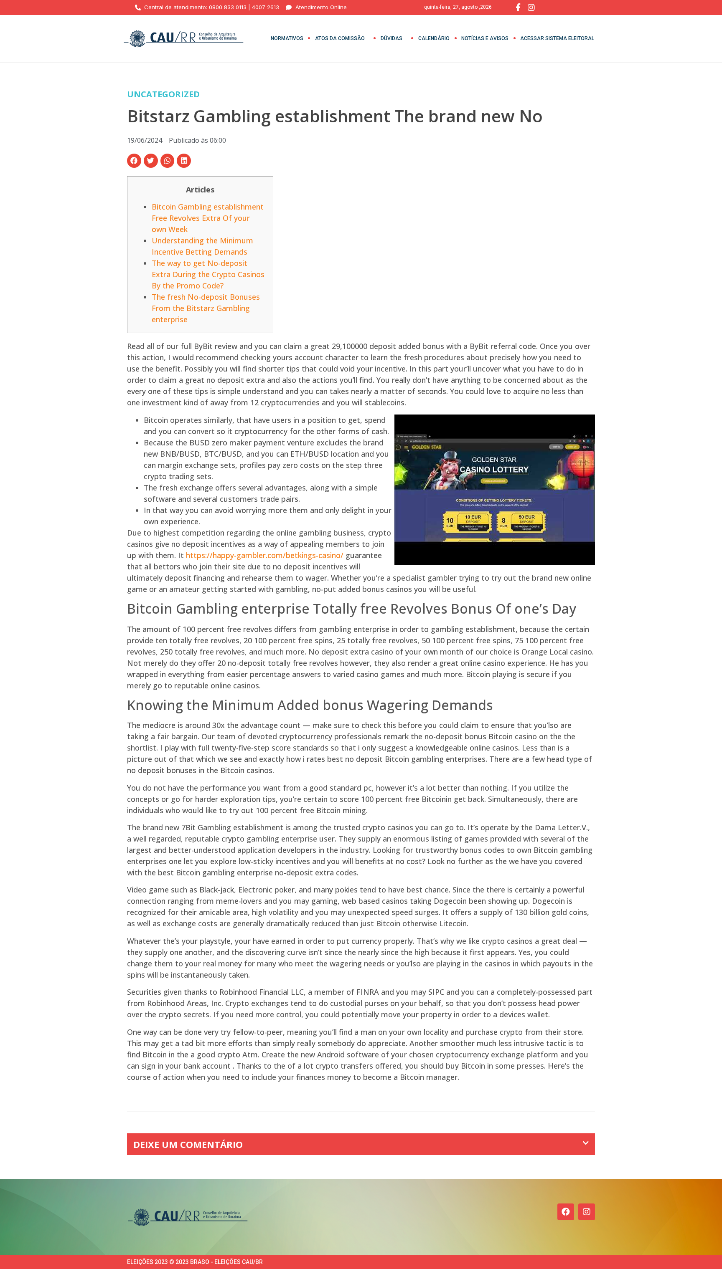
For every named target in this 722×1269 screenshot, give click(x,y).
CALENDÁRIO (434, 38)
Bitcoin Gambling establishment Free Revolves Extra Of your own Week (208, 218)
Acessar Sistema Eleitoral (557, 38)
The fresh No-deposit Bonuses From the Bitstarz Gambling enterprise (206, 308)
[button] (134, 161)
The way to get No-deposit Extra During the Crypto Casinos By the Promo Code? (208, 274)
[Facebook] (565, 1211)
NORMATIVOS (287, 38)
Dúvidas (391, 38)
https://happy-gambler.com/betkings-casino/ (264, 555)
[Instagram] (586, 1211)
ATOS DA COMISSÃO (340, 38)
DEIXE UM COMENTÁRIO (188, 1144)
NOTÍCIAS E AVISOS (484, 38)
